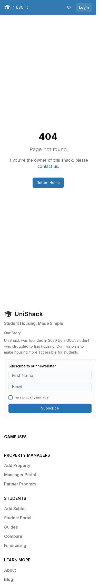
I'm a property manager (32, 397)
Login (84, 7)
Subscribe (50, 408)
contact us (47, 166)
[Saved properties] (69, 7)
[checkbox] (10, 397)
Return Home (48, 182)
